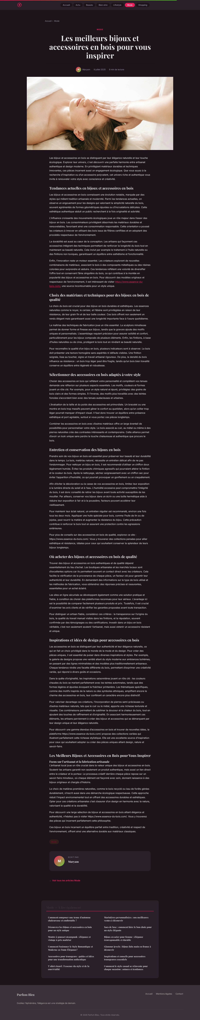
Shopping (142, 5)
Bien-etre (103, 5)
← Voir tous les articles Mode (64, 880)
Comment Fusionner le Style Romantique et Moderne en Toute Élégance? (70, 948)
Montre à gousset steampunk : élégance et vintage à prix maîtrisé (69, 938)
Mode (130, 5)
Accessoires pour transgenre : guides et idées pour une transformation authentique (71, 958)
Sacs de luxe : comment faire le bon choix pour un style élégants (128, 929)
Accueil (66, 5)
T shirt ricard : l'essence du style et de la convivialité (68, 968)
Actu (78, 5)
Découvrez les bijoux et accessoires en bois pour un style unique (70, 929)
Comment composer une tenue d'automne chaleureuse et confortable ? (69, 919)
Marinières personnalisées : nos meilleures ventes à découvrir (126, 919)
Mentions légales (164, 993)
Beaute (89, 5)
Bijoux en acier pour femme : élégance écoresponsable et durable (123, 938)
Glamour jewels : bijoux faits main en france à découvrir (127, 948)
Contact (179, 993)
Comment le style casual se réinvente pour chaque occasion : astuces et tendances (126, 968)
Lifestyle (117, 5)
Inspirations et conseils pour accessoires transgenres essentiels (124, 958)
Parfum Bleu (26, 994)
